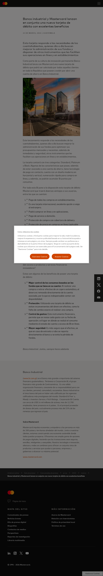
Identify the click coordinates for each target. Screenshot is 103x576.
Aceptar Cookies (61, 256)
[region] (51, 244)
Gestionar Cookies (39, 256)
